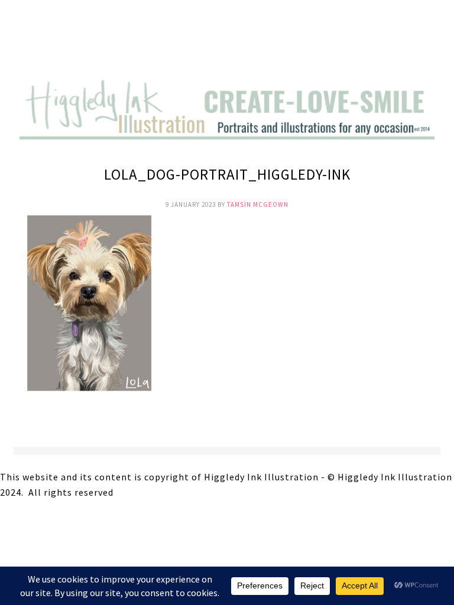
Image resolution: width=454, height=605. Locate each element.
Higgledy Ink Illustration (227, 41)
